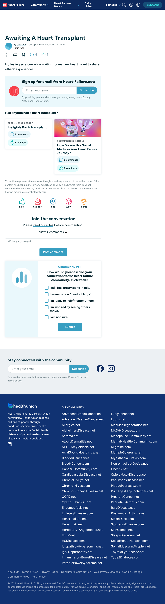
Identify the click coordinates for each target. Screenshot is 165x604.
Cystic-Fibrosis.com (76, 502)
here (44, 192)
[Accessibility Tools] (131, 4)
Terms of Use (41, 100)
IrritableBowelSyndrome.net (82, 563)
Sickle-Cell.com (122, 519)
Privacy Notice (76, 377)
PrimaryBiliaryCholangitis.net (132, 491)
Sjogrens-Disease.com (127, 524)
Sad (51, 203)
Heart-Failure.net (74, 519)
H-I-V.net (68, 535)
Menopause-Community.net (131, 436)
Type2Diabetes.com (125, 557)
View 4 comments (52, 232)
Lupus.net (118, 419)
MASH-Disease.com (125, 430)
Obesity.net (119, 469)
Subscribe (87, 90)
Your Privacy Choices (107, 571)
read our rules (43, 225)
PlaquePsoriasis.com (126, 486)
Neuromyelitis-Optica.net (129, 463)
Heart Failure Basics (62, 5)
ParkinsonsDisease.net (127, 480)
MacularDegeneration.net (129, 425)
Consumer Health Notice (76, 571)
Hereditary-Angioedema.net (82, 530)
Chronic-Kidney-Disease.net (82, 491)
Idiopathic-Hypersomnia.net (82, 546)
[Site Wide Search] (124, 4)
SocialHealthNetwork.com (130, 541)
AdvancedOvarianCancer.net (83, 419)
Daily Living (88, 5)
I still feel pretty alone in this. (70, 287)
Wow (66, 203)
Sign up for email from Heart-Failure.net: (58, 82)
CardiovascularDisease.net (81, 474)
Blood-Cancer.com (75, 463)
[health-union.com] (22, 407)
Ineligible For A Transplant (27, 127)
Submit (70, 326)
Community (38, 4)
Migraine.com (121, 447)
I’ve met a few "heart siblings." (71, 294)
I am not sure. (59, 317)
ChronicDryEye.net (75, 480)
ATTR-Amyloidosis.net (78, 447)
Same (82, 203)
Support (36, 203)
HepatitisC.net (72, 524)
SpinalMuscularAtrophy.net (130, 546)
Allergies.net (71, 425)
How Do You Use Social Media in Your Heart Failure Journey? (77, 149)
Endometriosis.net (75, 508)
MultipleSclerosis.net (126, 452)
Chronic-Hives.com (76, 486)
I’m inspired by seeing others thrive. (70, 308)
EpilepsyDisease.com (77, 513)
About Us (13, 571)
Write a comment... (21, 241)
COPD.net (69, 497)
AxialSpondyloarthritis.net (81, 452)
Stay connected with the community (39, 360)
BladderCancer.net (75, 458)
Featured (111, 4)
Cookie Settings (132, 571)
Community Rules (18, 576)
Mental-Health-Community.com (134, 441)
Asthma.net (70, 436)
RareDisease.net (123, 508)
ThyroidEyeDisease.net (128, 552)
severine (21, 44)
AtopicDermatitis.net (77, 441)
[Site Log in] (138, 4)
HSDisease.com (73, 541)
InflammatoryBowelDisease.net (84, 557)
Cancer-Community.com (79, 469)
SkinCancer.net (122, 530)
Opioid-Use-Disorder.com (129, 474)
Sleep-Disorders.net (125, 535)
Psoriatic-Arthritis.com (127, 502)
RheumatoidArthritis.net (128, 513)
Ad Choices (39, 576)
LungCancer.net (122, 414)
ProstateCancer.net (125, 497)
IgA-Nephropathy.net (77, 552)
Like (20, 203)
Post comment (53, 252)
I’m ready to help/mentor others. (72, 300)
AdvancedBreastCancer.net (82, 414)
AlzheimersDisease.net (78, 430)
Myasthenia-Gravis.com (128, 458)
